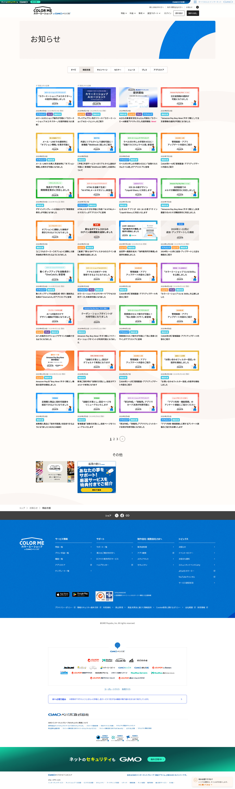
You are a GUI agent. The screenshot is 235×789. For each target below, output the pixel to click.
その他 (171, 783)
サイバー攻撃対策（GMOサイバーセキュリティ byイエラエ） (80, 728)
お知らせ (189, 7)
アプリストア (159, 69)
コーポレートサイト (112, 689)
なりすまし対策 (130, 728)
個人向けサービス (161, 783)
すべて (73, 69)
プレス (144, 69)
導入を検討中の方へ (156, 7)
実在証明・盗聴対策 (54, 728)
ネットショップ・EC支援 (73, 783)
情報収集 (132, 783)
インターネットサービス (55, 783)
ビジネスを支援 (88, 783)
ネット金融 (141, 783)
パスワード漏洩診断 (92, 726)
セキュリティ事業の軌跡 (144, 728)
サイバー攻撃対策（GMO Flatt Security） (111, 728)
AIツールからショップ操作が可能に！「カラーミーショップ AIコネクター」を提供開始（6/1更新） (55, 121)
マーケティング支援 (113, 783)
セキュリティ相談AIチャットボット (125, 725)
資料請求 (179, 13)
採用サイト (126, 689)
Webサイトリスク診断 (107, 726)
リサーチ (124, 783)
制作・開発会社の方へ (175, 7)
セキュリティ (100, 783)
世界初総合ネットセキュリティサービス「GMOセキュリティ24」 (66, 726)
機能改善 (86, 69)
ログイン (167, 13)
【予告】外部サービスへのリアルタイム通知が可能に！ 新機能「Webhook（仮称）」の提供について (97, 166)
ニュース (131, 69)
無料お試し (192, 13)
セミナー (117, 69)
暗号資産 (150, 783)
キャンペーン (102, 69)
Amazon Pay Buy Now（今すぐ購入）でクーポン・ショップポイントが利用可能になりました (97, 339)
